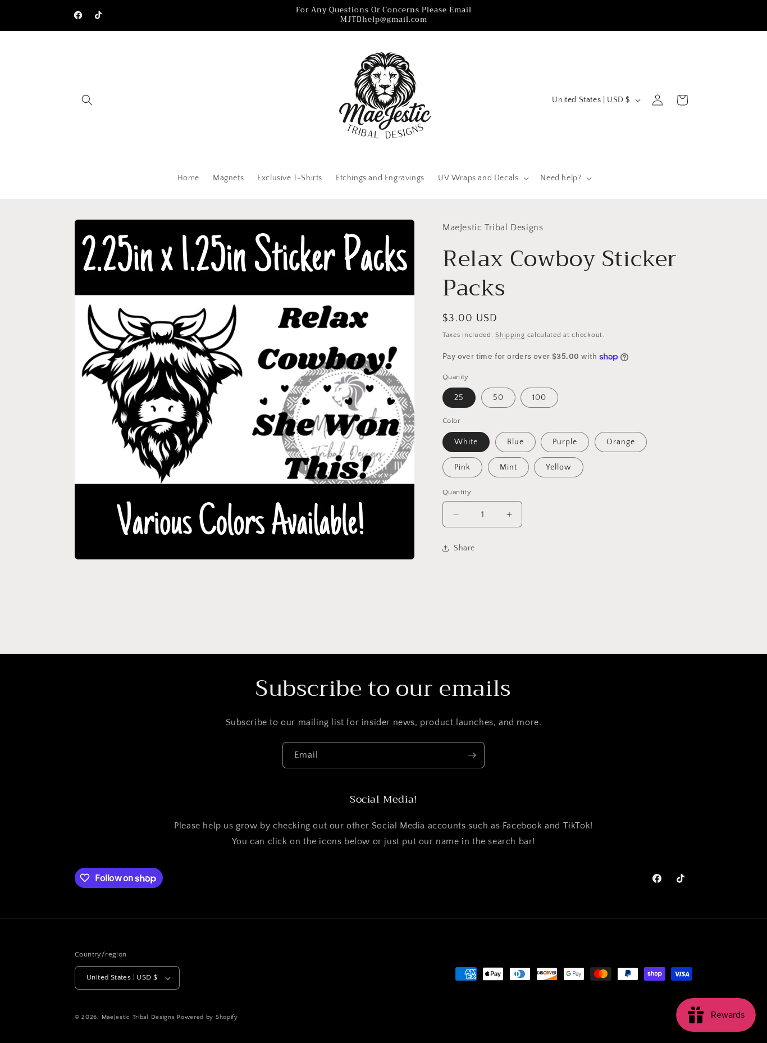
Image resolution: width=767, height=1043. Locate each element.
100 (539, 397)
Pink (462, 467)
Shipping (510, 335)
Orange (620, 442)
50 (498, 397)
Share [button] (464, 548)
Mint (508, 467)
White (466, 442)
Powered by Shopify (207, 1017)
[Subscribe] (471, 755)
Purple (565, 442)
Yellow (559, 467)
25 (459, 397)
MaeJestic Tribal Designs (138, 1017)
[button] (87, 100)
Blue (515, 442)
